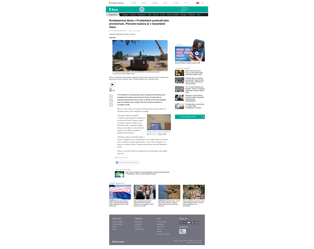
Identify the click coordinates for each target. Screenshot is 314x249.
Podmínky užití (192, 240)
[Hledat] (202, 3)
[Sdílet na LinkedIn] (111, 105)
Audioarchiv (184, 9)
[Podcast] (110, 90)
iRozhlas (134, 3)
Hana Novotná (121, 74)
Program (144, 3)
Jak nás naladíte (173, 15)
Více (199, 15)
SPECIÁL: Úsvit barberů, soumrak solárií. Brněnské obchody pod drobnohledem (194, 98)
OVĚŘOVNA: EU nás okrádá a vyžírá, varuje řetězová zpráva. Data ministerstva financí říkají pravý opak (119, 203)
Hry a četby (179, 49)
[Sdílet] (113, 90)
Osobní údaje (182, 240)
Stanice (166, 3)
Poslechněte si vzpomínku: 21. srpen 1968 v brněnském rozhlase (194, 106)
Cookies (175, 240)
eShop (114, 229)
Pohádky (179, 52)
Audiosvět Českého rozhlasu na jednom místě (187, 63)
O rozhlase (176, 3)
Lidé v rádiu (160, 226)
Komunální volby (117, 224)
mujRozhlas (155, 3)
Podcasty (137, 226)
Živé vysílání (179, 55)
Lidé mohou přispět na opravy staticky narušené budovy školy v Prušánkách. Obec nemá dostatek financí (147, 173)
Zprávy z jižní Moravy (134, 31)
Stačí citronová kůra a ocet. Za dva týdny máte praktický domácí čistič (194, 72)
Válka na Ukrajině (117, 222)
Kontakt (183, 15)
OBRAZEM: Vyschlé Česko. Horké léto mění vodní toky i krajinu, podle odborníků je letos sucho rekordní (169, 203)
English (200, 240)
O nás (163, 15)
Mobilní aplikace (139, 229)
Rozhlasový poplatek (163, 234)
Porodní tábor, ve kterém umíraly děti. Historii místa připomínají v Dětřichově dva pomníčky (194, 80)
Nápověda (160, 224)
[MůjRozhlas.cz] (112, 38)
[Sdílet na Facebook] (111, 96)
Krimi (187, 49)
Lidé (149, 15)
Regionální (113, 15)
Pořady (132, 15)
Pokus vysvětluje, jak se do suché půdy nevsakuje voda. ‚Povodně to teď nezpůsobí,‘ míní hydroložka (193, 203)
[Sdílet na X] (111, 100)
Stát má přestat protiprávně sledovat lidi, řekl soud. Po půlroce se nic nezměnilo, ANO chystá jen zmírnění (143, 203)
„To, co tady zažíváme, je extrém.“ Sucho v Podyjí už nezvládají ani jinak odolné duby (195, 89)
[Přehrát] (112, 84)
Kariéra (159, 229)
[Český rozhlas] (116, 3)
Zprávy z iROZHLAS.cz (117, 183)
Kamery (183, 11)
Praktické (191, 15)
